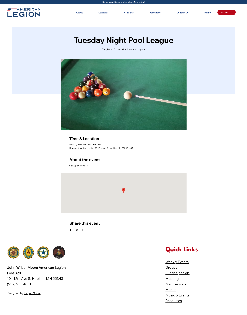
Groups (171, 267)
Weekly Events (177, 262)
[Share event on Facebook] (70, 230)
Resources (173, 301)
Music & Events (177, 295)
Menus (170, 289)
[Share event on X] (77, 230)
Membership (175, 284)
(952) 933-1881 (19, 284)
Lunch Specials (177, 273)
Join (135, 2)
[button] (73, 12)
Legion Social (32, 293)
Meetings (172, 278)
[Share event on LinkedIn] (83, 230)
